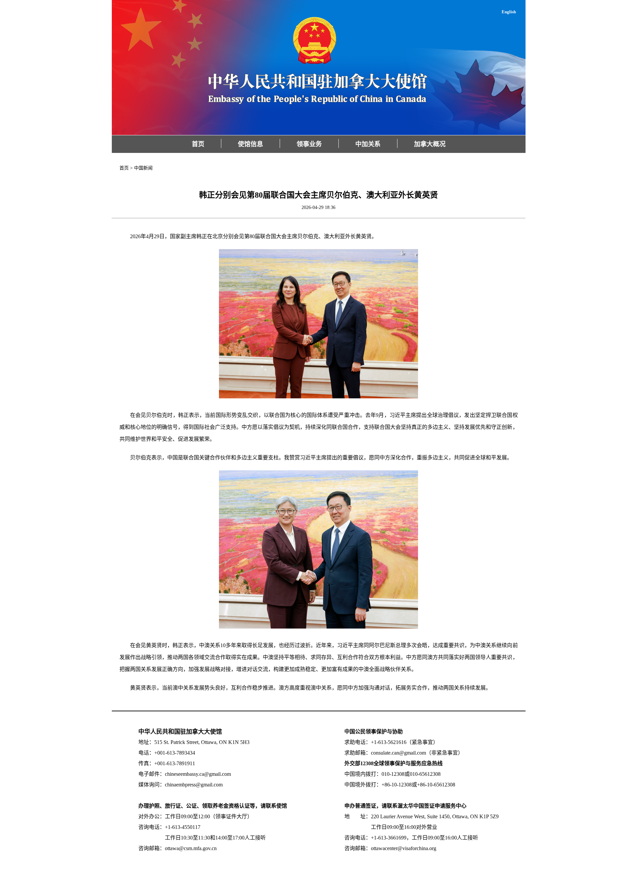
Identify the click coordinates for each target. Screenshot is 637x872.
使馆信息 (250, 144)
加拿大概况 (430, 144)
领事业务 (309, 144)
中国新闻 (143, 168)
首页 (198, 144)
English (509, 11)
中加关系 (368, 144)
